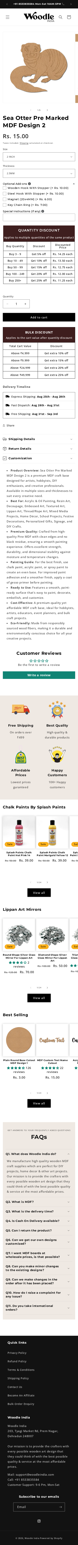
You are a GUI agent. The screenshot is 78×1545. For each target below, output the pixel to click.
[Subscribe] (60, 1507)
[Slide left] (31, 110)
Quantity (8, 296)
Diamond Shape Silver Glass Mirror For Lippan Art (52, 957)
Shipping (24, 143)
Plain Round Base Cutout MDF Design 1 (19, 1062)
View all (39, 893)
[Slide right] (47, 110)
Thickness (9, 166)
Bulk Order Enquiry (21, 1404)
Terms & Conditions (21, 1370)
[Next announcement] (71, 4)
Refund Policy (17, 1361)
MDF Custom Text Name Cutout (52, 1062)
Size (5, 149)
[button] (7, 17)
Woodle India (32, 1538)
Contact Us (15, 1387)
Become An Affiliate (21, 1395)
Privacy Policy (17, 1353)
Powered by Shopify (51, 1538)
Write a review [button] (39, 675)
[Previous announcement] (7, 4)
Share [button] (11, 425)
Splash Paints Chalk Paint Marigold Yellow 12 (52, 854)
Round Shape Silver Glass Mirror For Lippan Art (19, 956)
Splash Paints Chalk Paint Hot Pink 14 (19, 854)
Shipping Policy (18, 1378)
